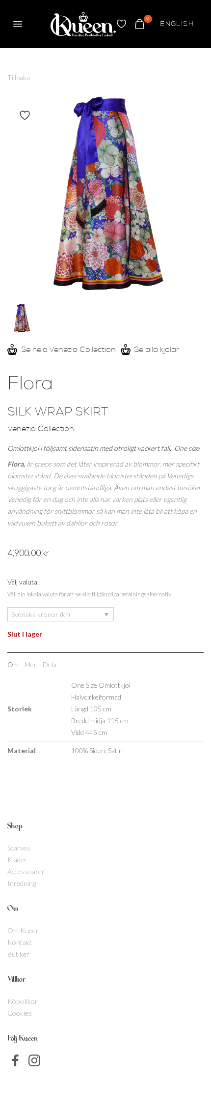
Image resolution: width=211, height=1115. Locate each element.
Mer (31, 664)
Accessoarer (26, 871)
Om (13, 664)
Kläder (17, 859)
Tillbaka (18, 77)
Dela (49, 664)
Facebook (16, 1060)
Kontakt (19, 942)
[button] (18, 24)
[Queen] (83, 24)
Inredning (21, 883)
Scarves (18, 848)
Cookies (19, 1013)
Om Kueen (23, 930)
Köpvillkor (22, 1001)
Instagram (34, 1060)
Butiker (18, 954)
